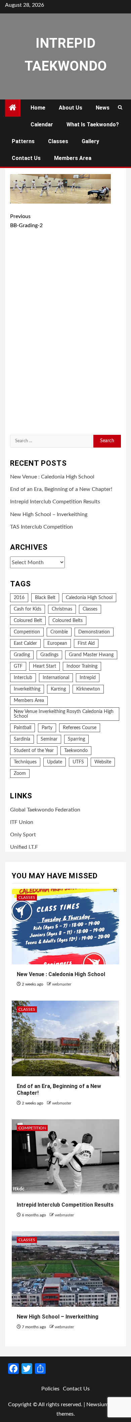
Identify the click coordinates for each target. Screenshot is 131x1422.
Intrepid (88, 677)
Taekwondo (76, 750)
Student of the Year (34, 750)
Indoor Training (82, 666)
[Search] (120, 107)
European (57, 643)
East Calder (25, 643)
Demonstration (94, 632)
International (56, 677)
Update (54, 762)
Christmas (62, 609)
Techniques (25, 762)
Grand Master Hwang (91, 655)
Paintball (22, 727)
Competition (27, 632)
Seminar (49, 739)
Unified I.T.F (24, 847)
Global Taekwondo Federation (45, 809)
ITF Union (21, 822)
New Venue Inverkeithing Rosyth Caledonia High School (64, 714)
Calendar (42, 124)
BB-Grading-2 (26, 221)
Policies (50, 1388)
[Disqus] (65, 334)
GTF (18, 666)
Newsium (97, 1404)
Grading (22, 655)
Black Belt (45, 597)
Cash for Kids (27, 609)
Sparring (76, 739)
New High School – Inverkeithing (48, 514)
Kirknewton (88, 689)
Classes (58, 141)
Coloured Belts (67, 620)
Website (102, 762)
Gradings (49, 655)
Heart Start (44, 666)
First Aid (86, 643)
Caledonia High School (89, 597)
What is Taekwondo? (93, 124)
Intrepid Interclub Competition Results (55, 501)
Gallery (90, 141)
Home (38, 107)
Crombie (59, 632)
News (103, 107)
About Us (70, 107)
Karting (58, 689)
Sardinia (22, 739)
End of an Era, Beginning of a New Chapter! (61, 489)
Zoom (20, 773)
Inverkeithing (27, 689)
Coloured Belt (28, 620)
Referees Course (79, 727)
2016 (19, 597)
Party (47, 727)
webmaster (61, 984)
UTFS (78, 762)
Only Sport (23, 834)
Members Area (72, 158)
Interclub (23, 677)
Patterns (23, 141)
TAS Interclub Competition (41, 527)
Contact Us (26, 158)
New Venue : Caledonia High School (52, 476)
